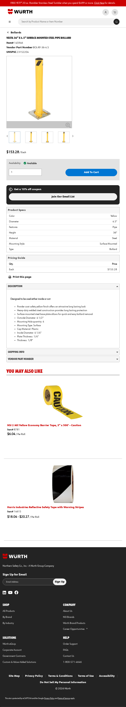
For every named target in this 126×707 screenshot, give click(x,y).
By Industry (8, 623)
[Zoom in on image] (39, 88)
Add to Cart (91, 172)
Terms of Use (86, 676)
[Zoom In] (68, 126)
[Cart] (115, 12)
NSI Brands (68, 617)
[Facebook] (16, 593)
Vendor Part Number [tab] (20, 359)
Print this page (22, 277)
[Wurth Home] (20, 11)
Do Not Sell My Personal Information (63, 682)
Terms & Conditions (60, 676)
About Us (67, 611)
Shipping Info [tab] (16, 352)
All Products (9, 611)
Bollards (16, 32)
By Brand (7, 617)
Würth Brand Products (74, 623)
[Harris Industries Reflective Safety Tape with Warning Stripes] (63, 484)
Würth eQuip (9, 644)
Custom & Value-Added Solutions (19, 662)
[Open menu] (10, 21)
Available (32, 163)
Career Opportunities (74, 629)
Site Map (14, 676)
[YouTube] (10, 593)
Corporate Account (12, 650)
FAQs (65, 650)
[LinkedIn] (4, 593)
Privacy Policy (34, 676)
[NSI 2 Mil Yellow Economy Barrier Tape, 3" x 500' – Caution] (63, 402)
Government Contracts (14, 656)
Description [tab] (15, 286)
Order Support (70, 644)
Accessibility (107, 676)
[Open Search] (116, 22)
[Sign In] (105, 12)
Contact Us (68, 656)
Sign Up (59, 582)
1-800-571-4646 (72, 662)
